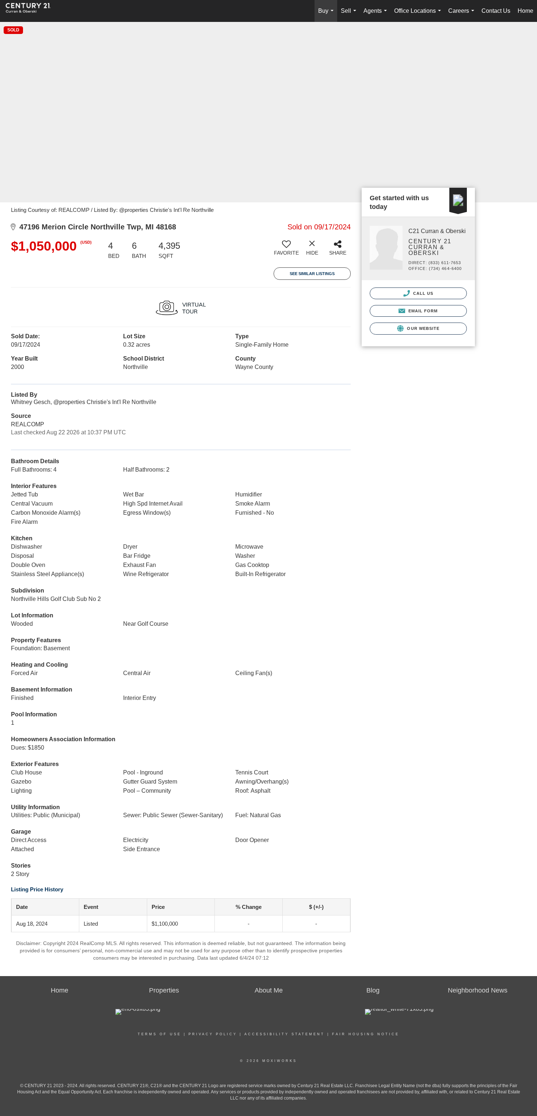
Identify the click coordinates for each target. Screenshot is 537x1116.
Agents (376, 15)
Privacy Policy (212, 1034)
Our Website (422, 328)
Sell (350, 15)
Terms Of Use (159, 1034)
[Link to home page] (31, 11)
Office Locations (419, 15)
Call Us (423, 293)
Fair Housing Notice (365, 1034)
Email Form (422, 311)
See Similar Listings (312, 273)
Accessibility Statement (284, 1034)
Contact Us (495, 11)
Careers (462, 15)
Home (525, 11)
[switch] (286, 251)
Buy (327, 15)
